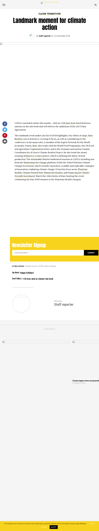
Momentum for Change (35, 162)
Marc (34, 145)
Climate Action (31, 266)
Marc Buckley (50, 266)
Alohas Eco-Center (32, 155)
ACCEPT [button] (53, 527)
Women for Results (53, 172)
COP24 (41, 266)
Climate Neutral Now (32, 172)
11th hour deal (68, 123)
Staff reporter (45, 36)
